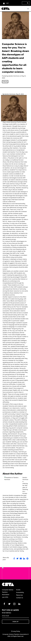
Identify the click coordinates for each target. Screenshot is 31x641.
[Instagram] (14, 603)
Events (18, 590)
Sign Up (15, 621)
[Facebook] (4, 603)
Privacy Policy (15, 631)
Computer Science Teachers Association (7, 592)
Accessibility (20, 592)
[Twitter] (9, 603)
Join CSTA (5, 597)
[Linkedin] (19, 603)
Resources (19, 595)
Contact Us (19, 597)
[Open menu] (28, 8)
